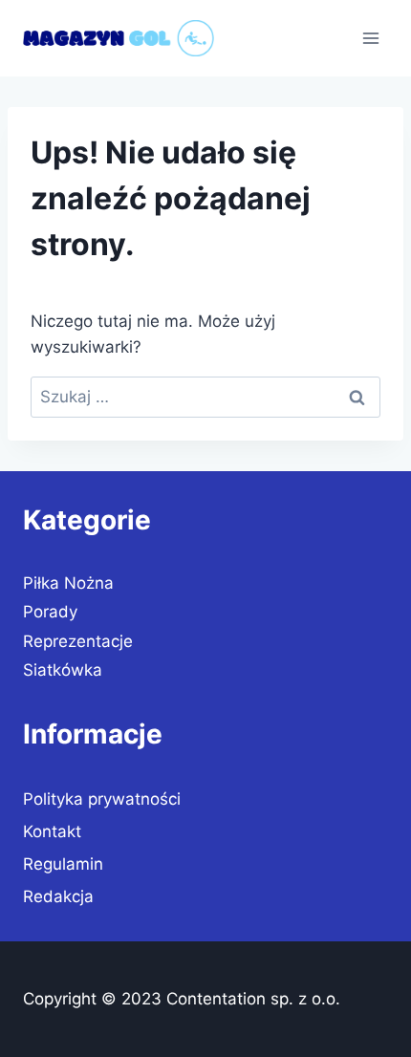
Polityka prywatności (102, 799)
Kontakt (52, 831)
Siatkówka (62, 670)
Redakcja (58, 896)
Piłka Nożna (68, 583)
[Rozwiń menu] (370, 38)
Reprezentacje (78, 641)
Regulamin (63, 864)
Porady (50, 611)
